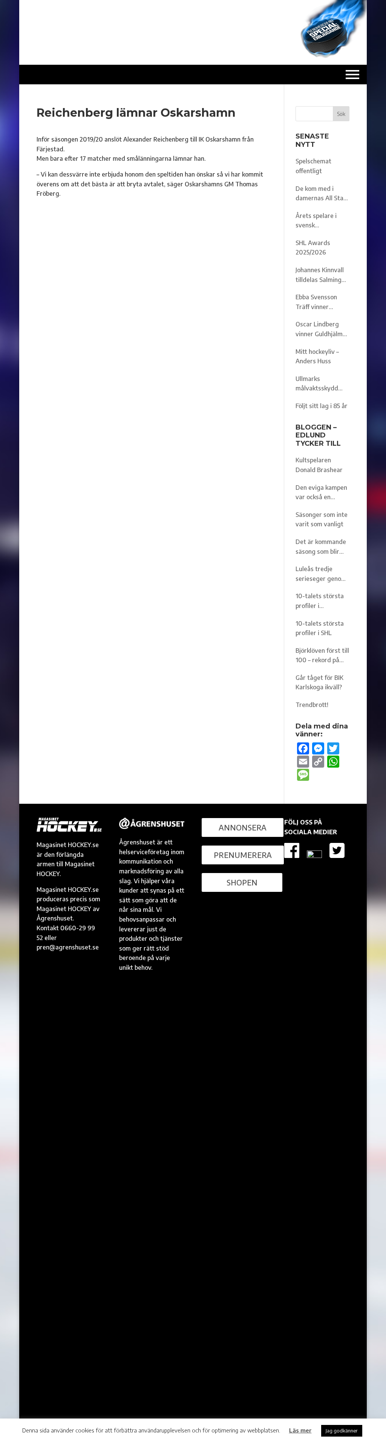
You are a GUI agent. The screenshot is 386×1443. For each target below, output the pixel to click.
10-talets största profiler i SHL (320, 628)
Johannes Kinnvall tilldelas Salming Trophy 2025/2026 (322, 275)
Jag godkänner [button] (342, 1431)
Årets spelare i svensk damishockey (316, 221)
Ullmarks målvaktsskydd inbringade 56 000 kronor (322, 384)
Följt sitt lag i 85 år (322, 406)
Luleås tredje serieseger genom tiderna (321, 574)
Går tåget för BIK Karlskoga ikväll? (319, 682)
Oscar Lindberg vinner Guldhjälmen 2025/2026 (322, 329)
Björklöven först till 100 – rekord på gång (322, 656)
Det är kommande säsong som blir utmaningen (321, 547)
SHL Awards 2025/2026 (313, 247)
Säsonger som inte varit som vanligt (322, 519)
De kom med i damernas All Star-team (322, 194)
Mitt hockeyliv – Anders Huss (317, 356)
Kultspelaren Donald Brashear (319, 465)
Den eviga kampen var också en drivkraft (321, 493)
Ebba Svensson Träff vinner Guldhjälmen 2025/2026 (316, 302)
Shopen (242, 882)
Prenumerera (243, 854)
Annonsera (243, 827)
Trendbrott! (312, 705)
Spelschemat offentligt (313, 166)
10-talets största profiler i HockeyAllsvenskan (322, 601)
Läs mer (300, 1430)
